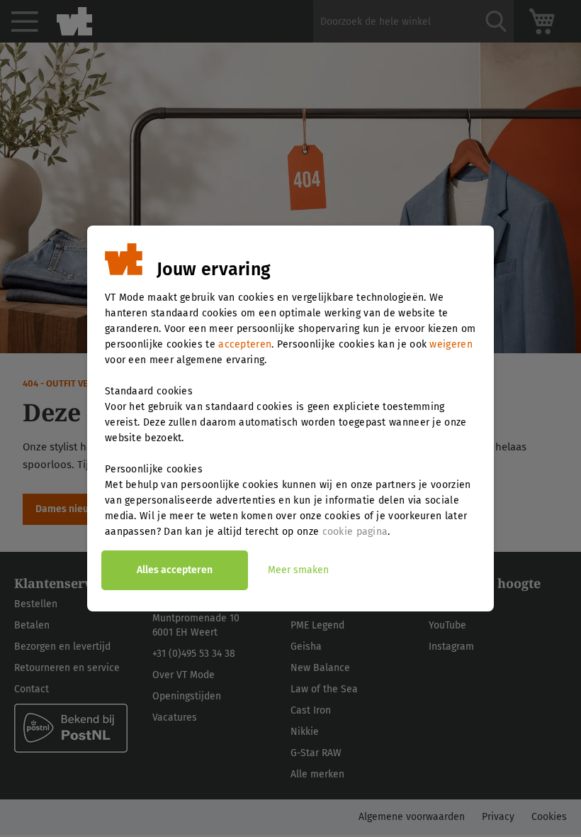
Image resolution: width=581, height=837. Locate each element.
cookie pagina (355, 532)
